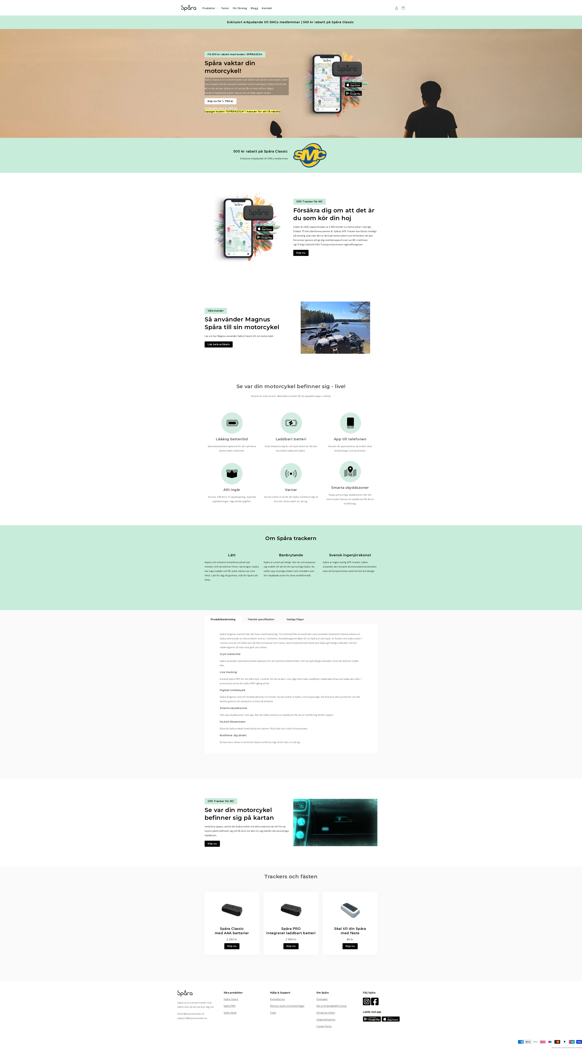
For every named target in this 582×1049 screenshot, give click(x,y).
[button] (210, 8)
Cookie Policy (324, 1026)
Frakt (273, 1012)
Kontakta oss (277, 999)
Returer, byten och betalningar (287, 1005)
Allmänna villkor (325, 1012)
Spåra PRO (230, 1005)
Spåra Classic (231, 999)
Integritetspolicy (325, 1019)
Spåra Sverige (562, 1048)
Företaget (322, 999)
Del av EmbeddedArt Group (331, 1005)
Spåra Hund (230, 1012)
